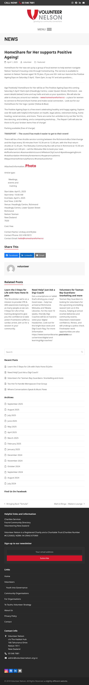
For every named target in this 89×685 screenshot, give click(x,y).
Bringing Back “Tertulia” (16, 503)
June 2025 (12, 421)
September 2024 (15, 472)
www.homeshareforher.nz (52, 97)
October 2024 (14, 466)
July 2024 (12, 483)
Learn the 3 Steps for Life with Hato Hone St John (16, 292)
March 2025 (13, 438)
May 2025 (12, 426)
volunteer (27, 62)
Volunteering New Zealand (16, 525)
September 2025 (15, 404)
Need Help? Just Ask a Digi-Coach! (43, 291)
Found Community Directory (17, 522)
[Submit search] (82, 352)
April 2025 (12, 432)
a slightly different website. (56, 681)
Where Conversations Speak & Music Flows (27, 389)
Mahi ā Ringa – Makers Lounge (68, 503)
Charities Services (12, 519)
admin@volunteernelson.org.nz (23, 658)
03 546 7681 (13, 653)
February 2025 (14, 443)
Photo (30, 165)
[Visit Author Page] (11, 268)
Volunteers (9, 582)
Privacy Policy (10, 616)
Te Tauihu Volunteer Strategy (17, 604)
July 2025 (12, 415)
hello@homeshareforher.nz (30, 238)
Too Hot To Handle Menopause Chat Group (27, 383)
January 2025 (14, 449)
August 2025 (13, 409)
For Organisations (12, 599)
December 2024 (15, 455)
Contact (8, 621)
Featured (41, 62)
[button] (45, 29)
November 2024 (15, 460)
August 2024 (13, 477)
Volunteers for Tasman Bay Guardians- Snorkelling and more (71, 292)
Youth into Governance (16, 587)
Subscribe (44, 558)
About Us (8, 610)
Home (7, 576)
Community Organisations (16, 593)
